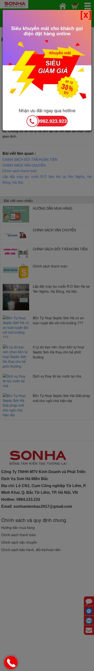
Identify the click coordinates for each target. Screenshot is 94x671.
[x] (86, 14)
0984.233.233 (11, 663)
